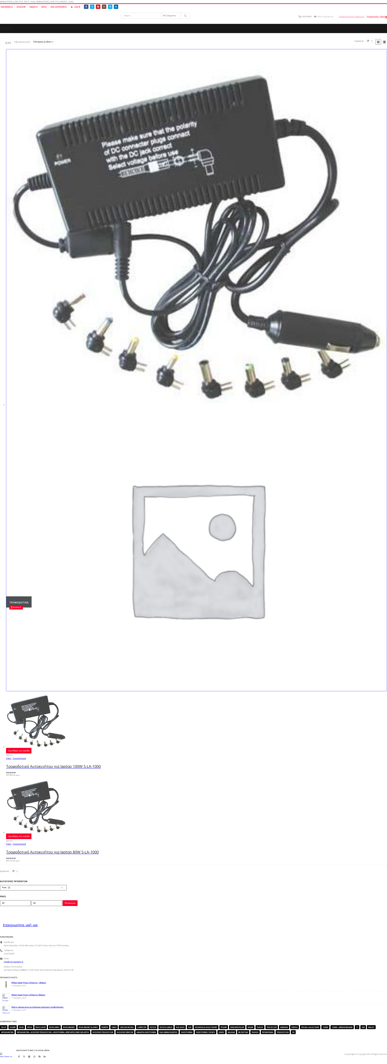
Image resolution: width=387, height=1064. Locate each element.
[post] (6, 988)
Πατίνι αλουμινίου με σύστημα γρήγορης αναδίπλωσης (37, 1007)
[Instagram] (104, 7)
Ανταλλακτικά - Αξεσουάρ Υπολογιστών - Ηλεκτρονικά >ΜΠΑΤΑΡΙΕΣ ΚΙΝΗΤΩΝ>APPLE (53, 1032)
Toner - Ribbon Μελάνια (342, 1027)
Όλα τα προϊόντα (58, 6)
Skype (39, 1056)
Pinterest (29, 1056)
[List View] (384, 42)
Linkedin (44, 1056)
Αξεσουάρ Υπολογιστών (103, 1032)
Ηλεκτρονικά (186, 1032)
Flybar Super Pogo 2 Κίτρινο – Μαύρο (28, 982)
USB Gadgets (7, 6)
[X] (92, 7)
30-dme (13, 1027)
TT (357, 1027)
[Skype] (110, 7)
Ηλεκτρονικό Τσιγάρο (205, 1032)
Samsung (284, 1027)
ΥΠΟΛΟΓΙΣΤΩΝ (283, 1032)
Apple (44, 6)
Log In (77, 6)
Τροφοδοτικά (19, 758)
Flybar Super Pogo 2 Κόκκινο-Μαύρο (28, 995)
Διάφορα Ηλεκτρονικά (146, 1032)
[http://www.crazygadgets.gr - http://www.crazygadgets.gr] (6, 1056)
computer (141, 1027)
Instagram (34, 1056)
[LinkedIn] (116, 7)
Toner (325, 1027)
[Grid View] (378, 42)
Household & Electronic (206, 1027)
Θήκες (221, 1032)
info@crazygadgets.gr (13, 962)
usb (363, 1027)
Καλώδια (231, 1032)
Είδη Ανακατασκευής (168, 1032)
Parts (8, 758)
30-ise (21, 1027)
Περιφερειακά (267, 1032)
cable (114, 1027)
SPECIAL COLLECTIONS (310, 1027)
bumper (104, 1027)
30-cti (3, 1027)
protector (272, 1027)
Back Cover (41, 1027)
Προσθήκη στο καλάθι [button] (19, 750)
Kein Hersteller (237, 1027)
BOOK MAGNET (69, 1027)
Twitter (24, 1056)
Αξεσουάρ (21, 6)
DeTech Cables (166, 1027)
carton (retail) (127, 1027)
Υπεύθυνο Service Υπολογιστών (351, 16)
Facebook (19, 1056)
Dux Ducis (180, 1027)
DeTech (153, 1027)
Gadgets (33, 6)
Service (294, 1027)
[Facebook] (86, 7)
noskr (250, 1027)
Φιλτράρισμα (70, 903)
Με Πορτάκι (243, 1032)
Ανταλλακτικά (7, 1032)
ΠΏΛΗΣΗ (255, 1032)
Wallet (371, 1027)
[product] (196, 719)
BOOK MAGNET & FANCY (88, 1027)
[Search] (185, 16)
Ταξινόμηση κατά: (22, 41)
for (189, 1027)
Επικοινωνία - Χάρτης (376, 16)
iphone (224, 1027)
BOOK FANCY (54, 1027)
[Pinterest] (98, 7)
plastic (260, 1027)
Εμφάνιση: (359, 41)
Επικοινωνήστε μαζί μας (20, 924)
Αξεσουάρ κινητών (125, 1032)
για (293, 1032)
